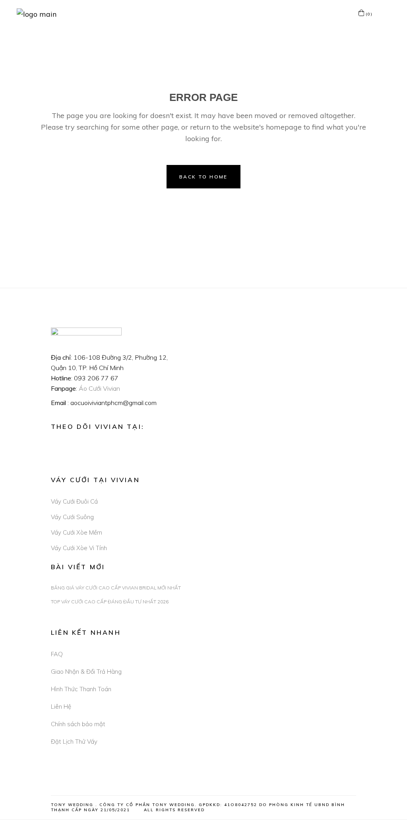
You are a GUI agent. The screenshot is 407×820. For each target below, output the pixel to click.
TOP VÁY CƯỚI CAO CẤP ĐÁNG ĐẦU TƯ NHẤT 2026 (110, 602)
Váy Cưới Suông (72, 517)
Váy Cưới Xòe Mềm (76, 532)
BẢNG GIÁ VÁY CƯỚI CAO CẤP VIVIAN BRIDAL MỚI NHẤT (116, 588)
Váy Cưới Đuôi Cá (74, 501)
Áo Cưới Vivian (99, 388)
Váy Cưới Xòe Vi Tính (79, 548)
